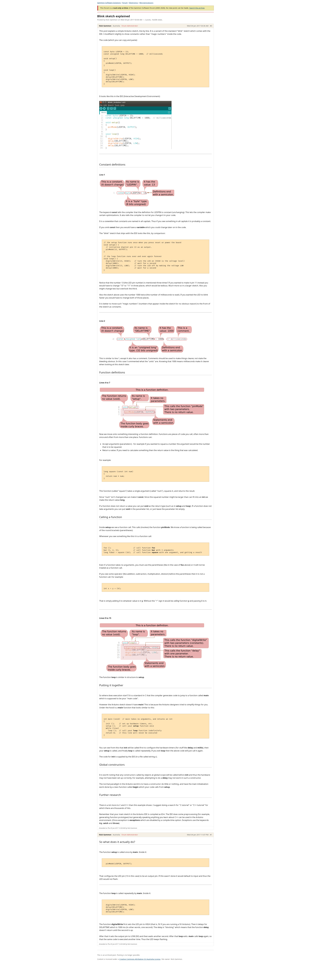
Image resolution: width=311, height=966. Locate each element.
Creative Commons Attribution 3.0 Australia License (139, 959)
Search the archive (196, 8)
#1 (211, 835)
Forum (125, 3)
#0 (211, 26)
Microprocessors (146, 3)
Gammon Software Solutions (109, 3)
